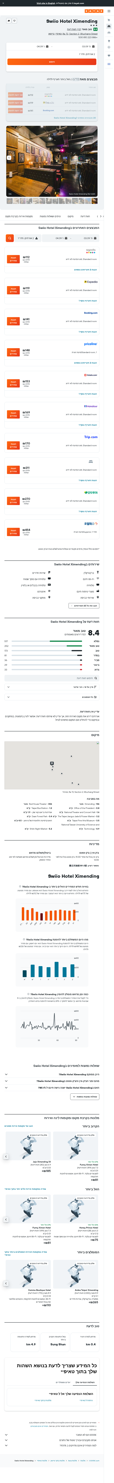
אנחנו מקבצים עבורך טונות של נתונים (77, 1440)
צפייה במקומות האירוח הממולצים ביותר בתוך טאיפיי (25, 1253)
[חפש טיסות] (109, 20)
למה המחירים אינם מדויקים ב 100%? (78, 1445)
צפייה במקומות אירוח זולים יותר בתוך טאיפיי (25, 1189)
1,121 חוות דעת (74, 29)
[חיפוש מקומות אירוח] (109, 26)
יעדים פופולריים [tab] (63, 1382)
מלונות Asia (72, 1460)
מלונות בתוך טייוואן (58, 1460)
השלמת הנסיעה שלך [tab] (85, 1382)
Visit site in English (46, 3)
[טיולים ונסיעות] (109, 56)
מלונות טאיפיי (42, 1460)
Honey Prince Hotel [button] (88, 1227)
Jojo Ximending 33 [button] (42, 1161)
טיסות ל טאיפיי (86, 1400)
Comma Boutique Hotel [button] (39, 1290)
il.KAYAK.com (94, 1460)
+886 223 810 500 (88, 37)
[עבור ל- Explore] (109, 41)
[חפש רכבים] (109, 32)
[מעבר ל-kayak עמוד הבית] (94, 11)
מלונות (82, 1460)
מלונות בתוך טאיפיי (42, 1400)
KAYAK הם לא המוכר (86, 1434)
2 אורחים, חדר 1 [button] (87, 54)
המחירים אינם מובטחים (39, 1426)
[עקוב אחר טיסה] (109, 47)
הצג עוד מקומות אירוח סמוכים (18, 1126)
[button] (3, 3)
